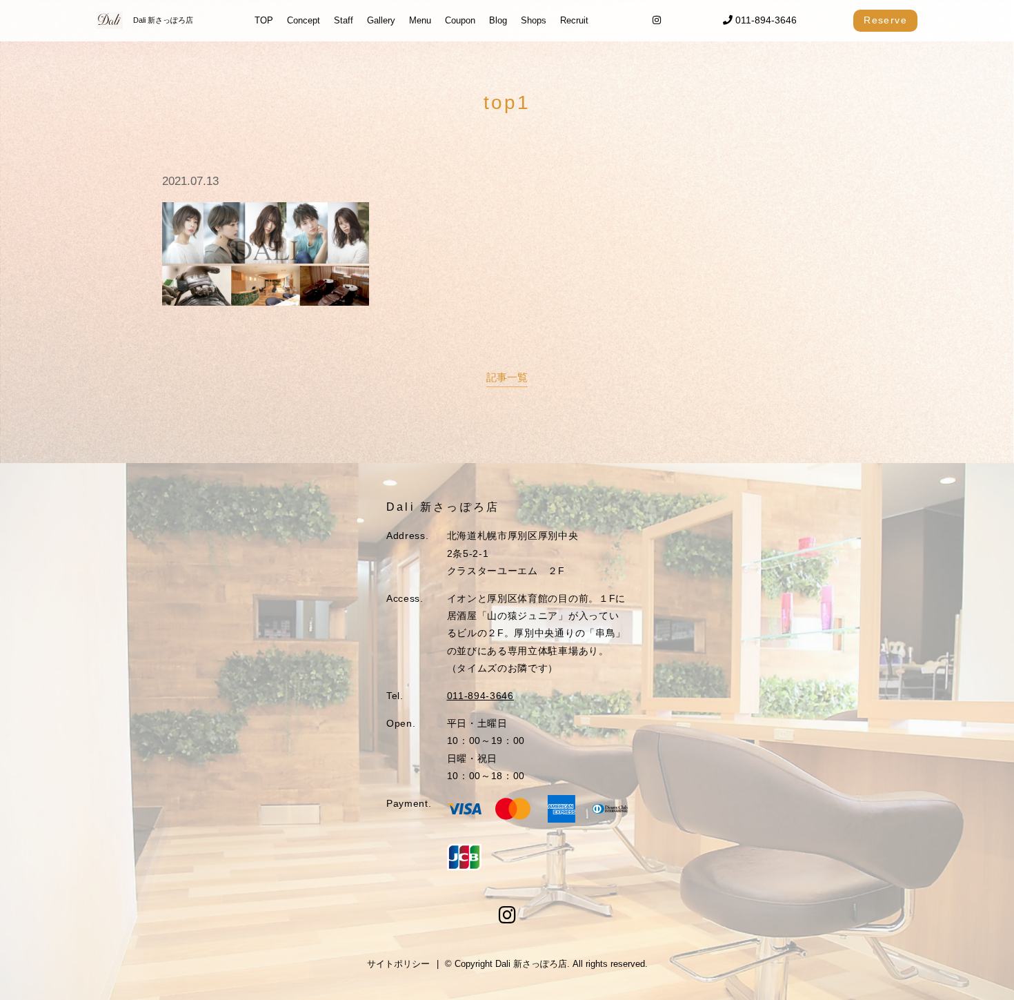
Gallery (381, 21)
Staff (343, 21)
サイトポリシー (398, 964)
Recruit (574, 21)
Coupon (460, 21)
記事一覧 (507, 377)
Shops (533, 21)
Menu (420, 21)
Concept (303, 21)
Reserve (885, 20)
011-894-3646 (765, 20)
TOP (264, 21)
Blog (498, 21)
